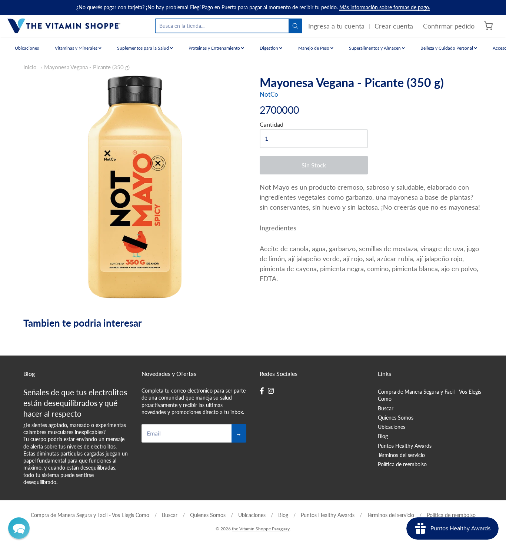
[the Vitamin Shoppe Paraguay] (63, 26)
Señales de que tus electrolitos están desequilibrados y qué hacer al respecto (75, 402)
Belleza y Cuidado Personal (447, 48)
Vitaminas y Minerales (77, 48)
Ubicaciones (27, 48)
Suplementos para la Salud (143, 48)
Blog (383, 436)
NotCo (269, 94)
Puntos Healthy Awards (405, 446)
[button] (19, 528)
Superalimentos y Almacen (375, 48)
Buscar (385, 408)
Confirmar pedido (449, 26)
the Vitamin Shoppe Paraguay (261, 528)
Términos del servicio (401, 455)
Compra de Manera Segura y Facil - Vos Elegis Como (429, 395)
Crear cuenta (393, 26)
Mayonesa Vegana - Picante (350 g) (87, 67)
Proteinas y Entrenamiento (215, 48)
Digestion (269, 48)
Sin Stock (314, 165)
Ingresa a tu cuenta (336, 26)
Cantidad (271, 124)
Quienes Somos (395, 417)
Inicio (30, 67)
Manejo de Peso (314, 48)
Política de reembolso (402, 464)
